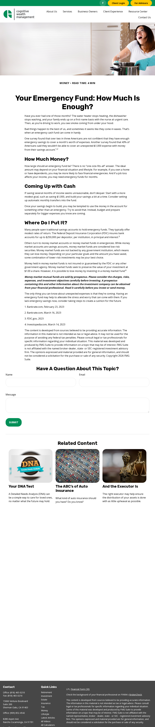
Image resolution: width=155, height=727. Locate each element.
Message (11, 394)
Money (44, 710)
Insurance (46, 703)
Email (82, 374)
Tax (43, 706)
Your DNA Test (21, 486)
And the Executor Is (120, 486)
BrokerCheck (135, 694)
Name (9, 374)
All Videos (45, 721)
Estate (44, 699)
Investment (46, 696)
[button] (51, 11)
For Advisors (141, 3)
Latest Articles (48, 717)
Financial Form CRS (80, 689)
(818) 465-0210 (17, 692)
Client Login (118, 3)
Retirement (46, 692)
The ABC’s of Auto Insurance (72, 488)
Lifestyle (45, 714)
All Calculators (48, 725)
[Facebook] (102, 3)
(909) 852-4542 (17, 712)
